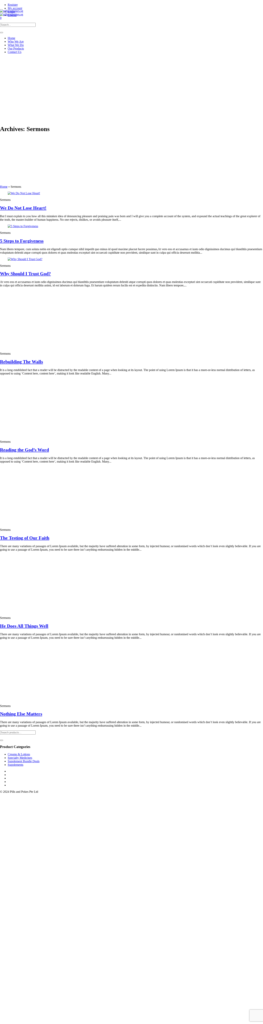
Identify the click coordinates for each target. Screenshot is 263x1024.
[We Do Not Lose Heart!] (24, 193)
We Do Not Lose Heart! (23, 207)
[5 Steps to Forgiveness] (23, 226)
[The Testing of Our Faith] (36, 523)
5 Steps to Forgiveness (22, 240)
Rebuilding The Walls (21, 361)
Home (4, 186)
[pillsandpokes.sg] (11, 12)
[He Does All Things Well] (36, 611)
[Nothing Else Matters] (36, 699)
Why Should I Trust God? (25, 273)
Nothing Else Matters (21, 713)
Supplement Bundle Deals (23, 761)
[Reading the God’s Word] (36, 435)
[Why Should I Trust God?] (25, 259)
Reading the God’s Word (24, 449)
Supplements (15, 764)
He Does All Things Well (24, 626)
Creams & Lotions (19, 754)
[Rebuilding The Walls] (36, 347)
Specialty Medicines (20, 757)
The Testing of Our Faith (24, 537)
